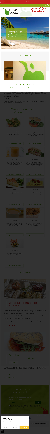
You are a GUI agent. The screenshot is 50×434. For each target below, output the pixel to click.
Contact (31, 423)
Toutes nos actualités (10, 377)
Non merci (6, 427)
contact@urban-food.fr (17, 408)
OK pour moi (24, 427)
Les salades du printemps (24, 358)
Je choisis (15, 427)
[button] (2, 431)
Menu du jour (13, 399)
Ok (38, 403)
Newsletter (21, 399)
